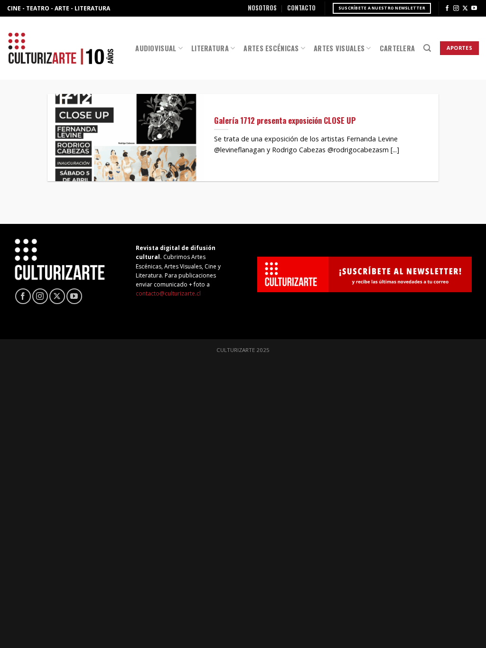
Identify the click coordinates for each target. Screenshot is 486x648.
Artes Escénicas (271, 48)
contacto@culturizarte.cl (168, 293)
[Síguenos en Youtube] (474, 8)
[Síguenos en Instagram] (456, 8)
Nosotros (262, 7)
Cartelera (397, 48)
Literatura (210, 48)
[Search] (427, 48)
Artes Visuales (339, 48)
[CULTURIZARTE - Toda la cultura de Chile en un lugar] (60, 48)
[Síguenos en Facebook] (447, 8)
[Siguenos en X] (465, 8)
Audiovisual (155, 48)
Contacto (301, 7)
